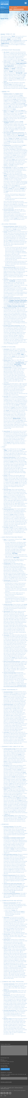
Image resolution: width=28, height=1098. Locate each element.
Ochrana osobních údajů (6, 1082)
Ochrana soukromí (19, 1087)
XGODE (3, 34)
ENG (5, 1095)
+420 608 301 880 (4, 1066)
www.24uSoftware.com (6, 40)
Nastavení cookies (5, 1088)
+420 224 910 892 (5, 1063)
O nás (2, 1087)
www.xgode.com (17, 40)
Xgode (19, 37)
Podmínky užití (10, 1087)
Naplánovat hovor (5, 1069)
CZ (1, 1095)
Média (5, 1087)
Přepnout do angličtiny (18, 9)
